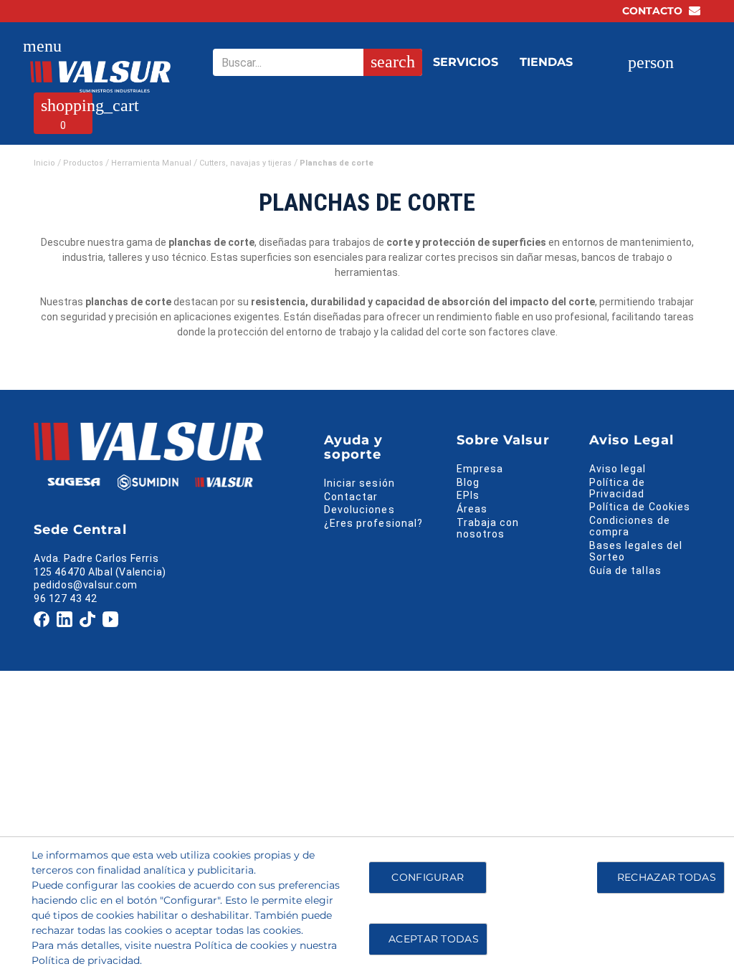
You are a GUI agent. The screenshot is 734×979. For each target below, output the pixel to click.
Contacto (653, 10)
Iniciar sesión (359, 483)
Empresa (480, 468)
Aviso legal (618, 468)
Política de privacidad (86, 960)
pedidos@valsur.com (86, 585)
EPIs (468, 495)
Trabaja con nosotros (488, 528)
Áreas (472, 509)
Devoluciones (359, 509)
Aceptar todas (434, 938)
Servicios (465, 62)
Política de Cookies (639, 506)
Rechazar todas (666, 877)
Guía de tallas (625, 570)
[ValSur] (100, 76)
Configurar (426, 877)
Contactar (351, 496)
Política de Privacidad (617, 488)
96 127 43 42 (65, 598)
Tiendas (546, 62)
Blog (468, 482)
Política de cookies (241, 945)
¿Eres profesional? (373, 523)
